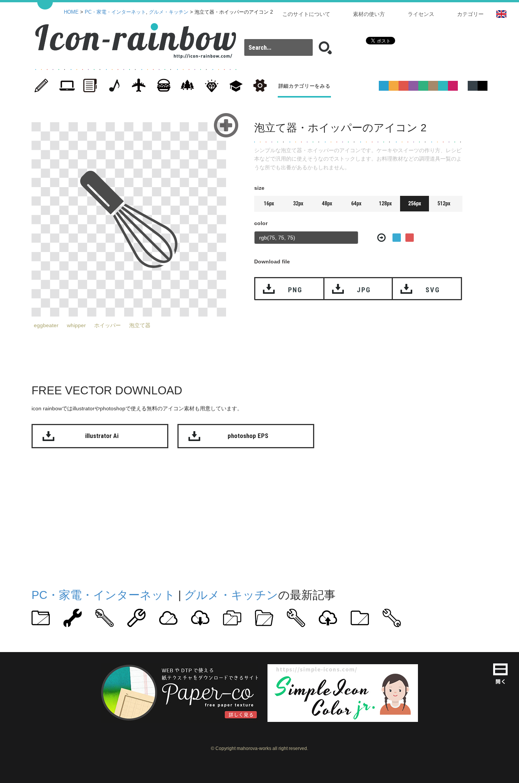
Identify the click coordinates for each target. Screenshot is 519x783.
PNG (295, 290)
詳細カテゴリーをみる (304, 86)
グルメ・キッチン (168, 12)
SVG (433, 290)
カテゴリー (470, 14)
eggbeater (46, 325)
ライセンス (421, 14)
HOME (71, 12)
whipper (76, 325)
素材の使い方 (369, 14)
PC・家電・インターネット (115, 12)
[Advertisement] (259, 516)
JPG (363, 290)
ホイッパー (107, 325)
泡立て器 (139, 325)
